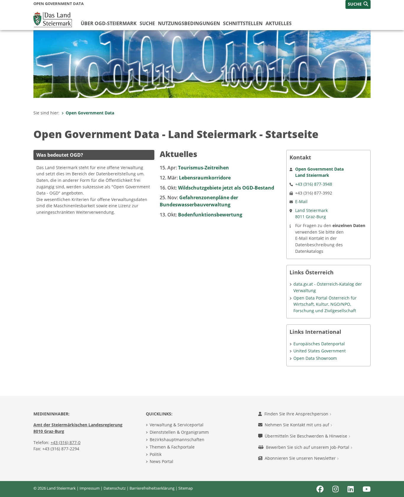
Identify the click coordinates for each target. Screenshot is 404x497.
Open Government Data (90, 113)
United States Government (319, 351)
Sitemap (185, 488)
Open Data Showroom (315, 358)
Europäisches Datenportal (319, 344)
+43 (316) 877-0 (65, 442)
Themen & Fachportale (172, 447)
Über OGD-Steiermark (109, 23)
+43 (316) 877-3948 (313, 184)
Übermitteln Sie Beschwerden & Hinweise (306, 436)
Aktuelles (279, 23)
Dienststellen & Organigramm (179, 432)
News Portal (161, 461)
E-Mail (301, 201)
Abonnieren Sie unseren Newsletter (301, 458)
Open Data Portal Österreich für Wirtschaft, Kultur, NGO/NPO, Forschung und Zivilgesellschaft (325, 304)
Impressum (90, 488)
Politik (155, 454)
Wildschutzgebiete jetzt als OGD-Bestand (217, 187)
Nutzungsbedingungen (189, 23)
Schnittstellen (243, 23)
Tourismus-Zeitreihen (194, 167)
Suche (147, 23)
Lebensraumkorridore (195, 177)
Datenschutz (115, 488)
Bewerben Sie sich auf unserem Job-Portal (308, 447)
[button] (358, 4)
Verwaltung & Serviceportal (176, 425)
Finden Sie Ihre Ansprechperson (296, 414)
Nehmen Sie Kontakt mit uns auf (297, 425)
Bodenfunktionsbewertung (201, 214)
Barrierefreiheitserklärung (152, 488)
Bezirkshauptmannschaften (177, 439)
